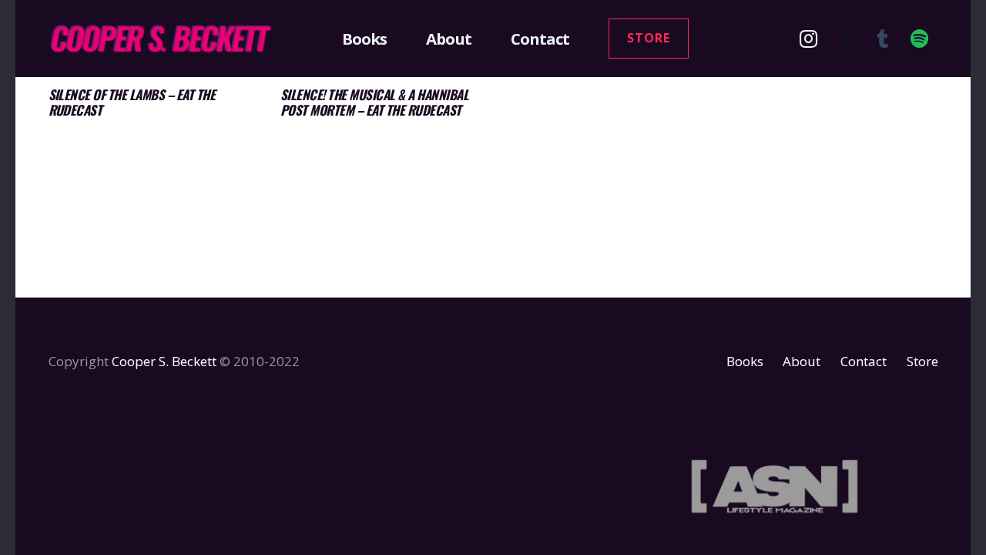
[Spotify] (919, 38)
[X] (845, 38)
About (801, 361)
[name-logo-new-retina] (160, 38)
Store (922, 361)
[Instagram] (808, 38)
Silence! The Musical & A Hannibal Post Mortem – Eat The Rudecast (374, 102)
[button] (396, 38)
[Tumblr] (882, 38)
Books (744, 361)
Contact (863, 361)
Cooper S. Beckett (164, 361)
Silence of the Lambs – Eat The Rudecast (132, 102)
